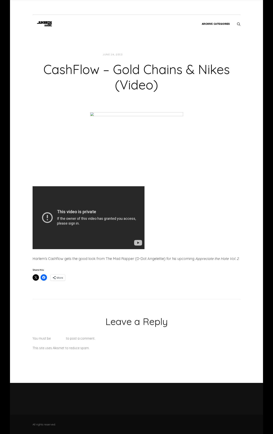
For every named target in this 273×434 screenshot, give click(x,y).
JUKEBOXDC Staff (139, 54)
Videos (161, 54)
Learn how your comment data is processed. (123, 348)
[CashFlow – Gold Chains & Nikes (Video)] (136, 141)
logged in (58, 338)
